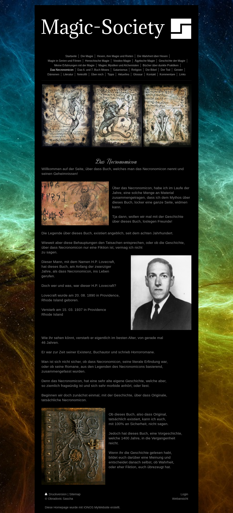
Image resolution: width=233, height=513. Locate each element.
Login (184, 494)
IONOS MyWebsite (97, 507)
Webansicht (180, 498)
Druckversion (58, 494)
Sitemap (75, 494)
